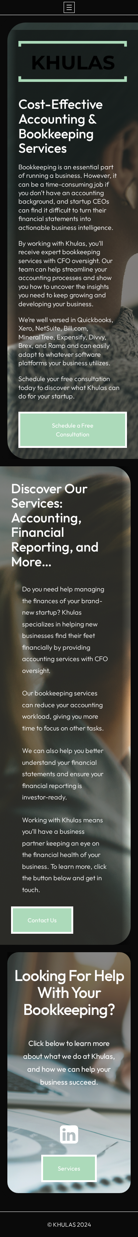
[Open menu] (69, 7)
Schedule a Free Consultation (72, 430)
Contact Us (42, 920)
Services (69, 1168)
